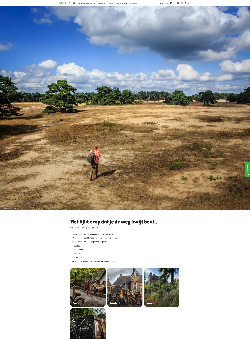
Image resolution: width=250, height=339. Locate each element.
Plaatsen (78, 257)
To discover (102, 3)
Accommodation (121, 3)
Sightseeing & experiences (86, 3)
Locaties (77, 253)
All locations (133, 3)
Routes (111, 3)
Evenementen (80, 250)
